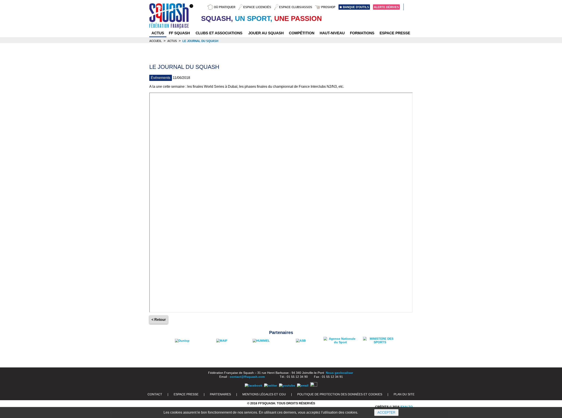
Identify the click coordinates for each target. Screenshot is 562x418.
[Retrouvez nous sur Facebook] (253, 385)
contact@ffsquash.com (247, 376)
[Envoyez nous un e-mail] (302, 385)
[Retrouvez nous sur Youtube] (287, 385)
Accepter (386, 412)
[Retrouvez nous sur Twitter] (270, 385)
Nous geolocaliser (339, 372)
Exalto (406, 407)
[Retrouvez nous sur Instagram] (313, 385)
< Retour (158, 319)
